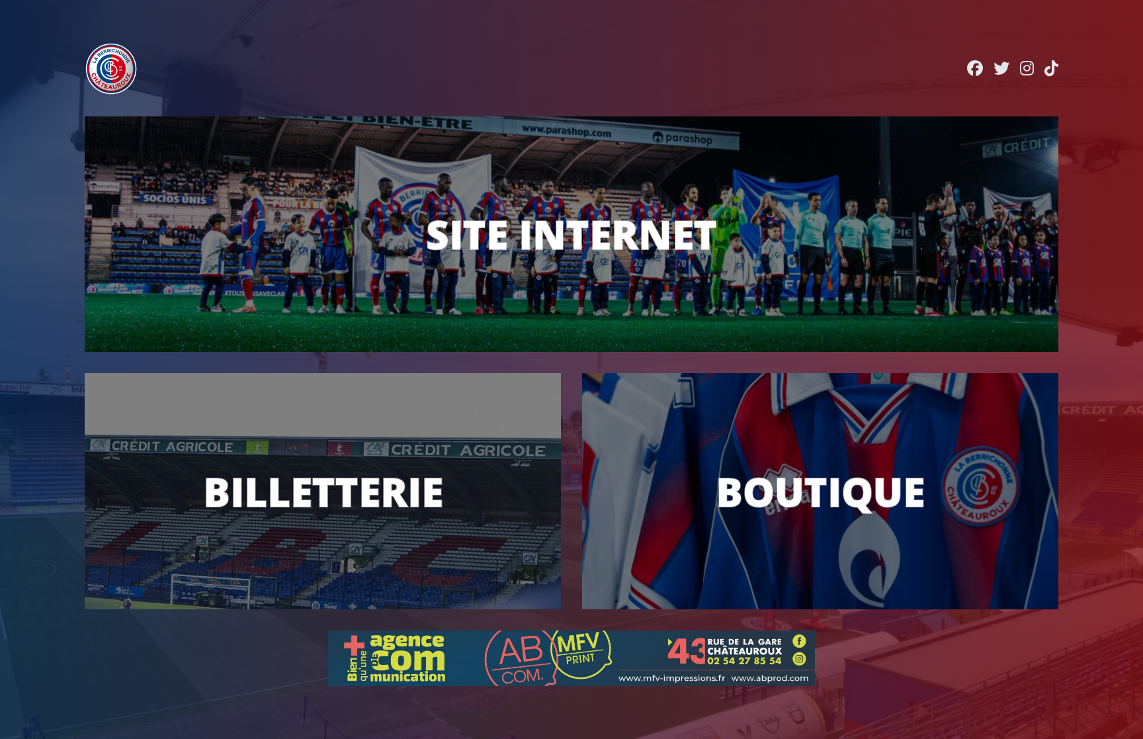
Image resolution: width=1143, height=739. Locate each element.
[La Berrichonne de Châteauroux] (111, 68)
